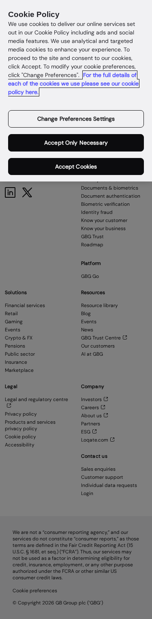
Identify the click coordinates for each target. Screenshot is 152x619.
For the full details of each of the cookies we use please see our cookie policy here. (73, 83)
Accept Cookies (76, 166)
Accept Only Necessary (76, 142)
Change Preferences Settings (76, 118)
